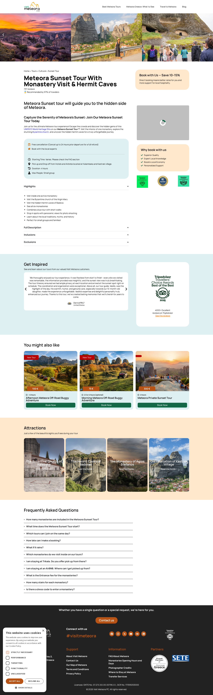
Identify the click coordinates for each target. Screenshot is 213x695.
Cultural (42, 71)
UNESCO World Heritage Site (37, 129)
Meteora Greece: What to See (140, 6)
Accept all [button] (14, 681)
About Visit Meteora (76, 656)
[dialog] (24, 660)
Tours (34, 71)
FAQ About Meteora (119, 656)
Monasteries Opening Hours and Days (125, 662)
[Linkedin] (143, 633)
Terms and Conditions (77, 669)
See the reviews (162, 315)
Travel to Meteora (168, 6)
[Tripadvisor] (137, 633)
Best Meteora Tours (111, 6)
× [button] (43, 631)
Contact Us (72, 660)
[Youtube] (130, 633)
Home (26, 71)
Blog (184, 6)
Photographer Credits (120, 667)
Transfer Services (118, 676)
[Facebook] (111, 633)
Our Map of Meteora (76, 665)
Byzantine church (40, 131)
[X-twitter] (124, 633)
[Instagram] (118, 633)
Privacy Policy (73, 673)
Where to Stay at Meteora (122, 672)
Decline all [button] (34, 681)
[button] (3, 35)
